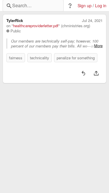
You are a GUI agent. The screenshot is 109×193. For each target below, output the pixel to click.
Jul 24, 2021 (92, 20)
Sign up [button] (85, 5)
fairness (15, 58)
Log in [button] (100, 5)
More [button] (98, 45)
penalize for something (76, 58)
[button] (70, 6)
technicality (39, 58)
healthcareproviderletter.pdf (35, 25)
